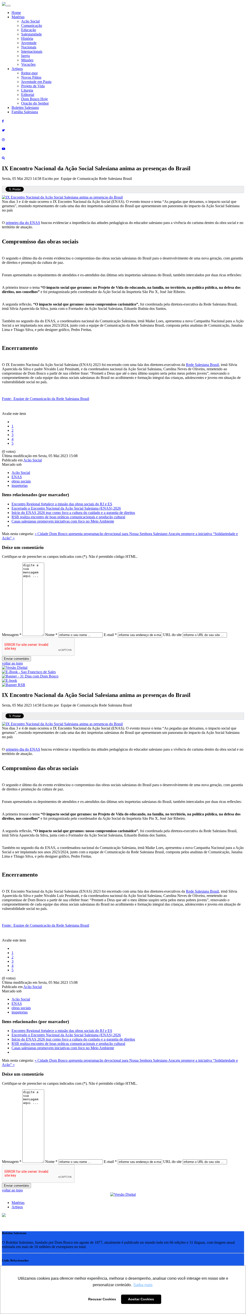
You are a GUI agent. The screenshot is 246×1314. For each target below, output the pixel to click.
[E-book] (9, 680)
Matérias (18, 17)
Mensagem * (11, 635)
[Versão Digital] (14, 668)
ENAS (17, 477)
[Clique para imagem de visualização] (62, 197)
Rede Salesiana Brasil (202, 365)
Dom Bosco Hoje (34, 99)
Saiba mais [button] (143, 1285)
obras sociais (21, 481)
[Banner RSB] (13, 685)
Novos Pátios (31, 77)
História (27, 38)
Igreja (25, 56)
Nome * (51, 635)
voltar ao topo (12, 663)
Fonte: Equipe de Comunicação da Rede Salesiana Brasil (45, 399)
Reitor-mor (29, 73)
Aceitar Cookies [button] (141, 1299)
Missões (27, 60)
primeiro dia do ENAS (23, 223)
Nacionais (28, 47)
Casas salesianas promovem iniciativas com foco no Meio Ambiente (63, 521)
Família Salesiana (25, 112)
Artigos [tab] (17, 1207)
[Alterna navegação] (9, 5)
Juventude (29, 43)
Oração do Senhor (35, 103)
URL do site (172, 635)
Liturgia (27, 90)
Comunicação (31, 26)
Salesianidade (31, 34)
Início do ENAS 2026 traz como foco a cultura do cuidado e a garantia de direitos (73, 513)
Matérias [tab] (18, 1203)
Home (16, 13)
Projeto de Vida (33, 86)
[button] (4, 1216)
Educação (28, 30)
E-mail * (110, 635)
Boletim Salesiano (25, 108)
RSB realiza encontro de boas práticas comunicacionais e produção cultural (68, 517)
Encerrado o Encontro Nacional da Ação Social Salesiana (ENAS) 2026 (66, 508)
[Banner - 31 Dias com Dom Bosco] (30, 676)
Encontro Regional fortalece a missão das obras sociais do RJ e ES (62, 504)
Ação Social (30, 21)
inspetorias (20, 485)
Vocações (28, 64)
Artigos (17, 69)
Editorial (27, 95)
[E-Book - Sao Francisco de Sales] (29, 672)
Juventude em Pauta (36, 82)
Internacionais (31, 51)
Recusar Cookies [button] (102, 1299)
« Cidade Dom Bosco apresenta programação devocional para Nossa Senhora (94, 534)
